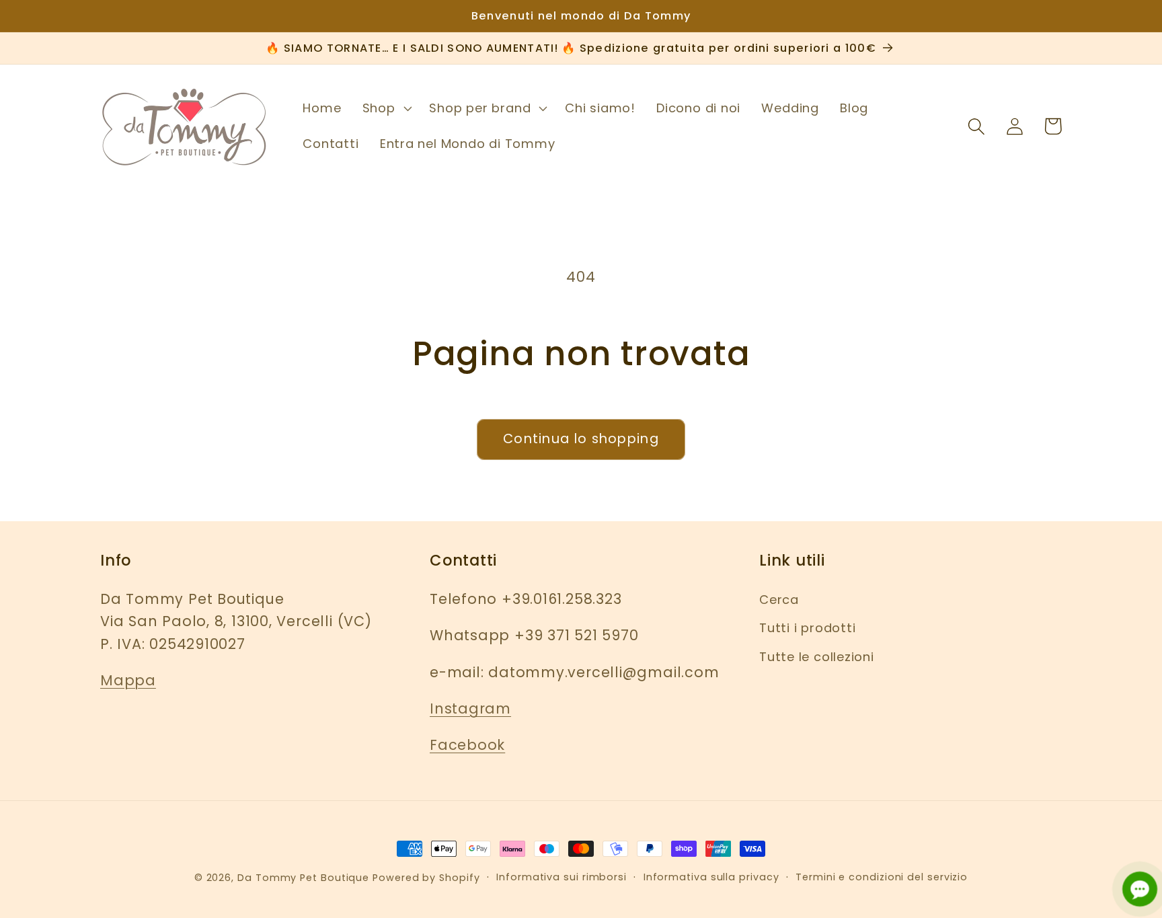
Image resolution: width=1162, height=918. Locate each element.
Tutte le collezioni (816, 656)
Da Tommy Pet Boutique (303, 877)
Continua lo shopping (581, 439)
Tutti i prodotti (807, 627)
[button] (385, 108)
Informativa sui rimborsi (561, 877)
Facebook (467, 745)
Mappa (128, 680)
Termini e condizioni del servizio (882, 877)
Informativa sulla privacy (711, 877)
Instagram (470, 708)
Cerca (779, 599)
